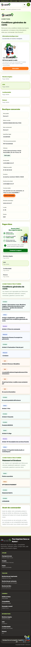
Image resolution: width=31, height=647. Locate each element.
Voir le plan (7, 155)
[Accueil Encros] (11, 4)
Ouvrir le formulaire (9, 195)
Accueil (3, 9)
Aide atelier (15, 68)
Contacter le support (15, 250)
